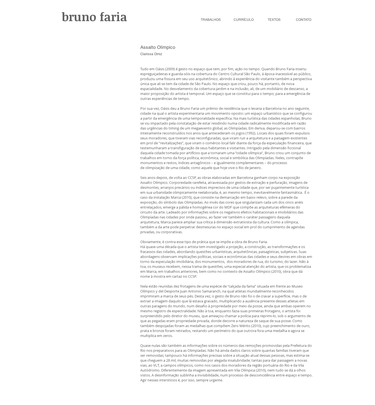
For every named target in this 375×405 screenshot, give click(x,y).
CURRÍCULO (244, 20)
